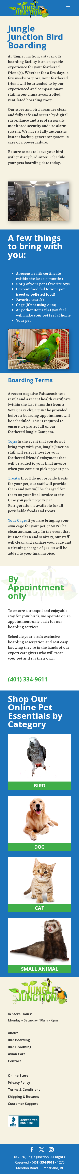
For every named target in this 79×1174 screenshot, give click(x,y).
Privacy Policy (19, 1082)
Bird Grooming (20, 1047)
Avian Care (17, 1054)
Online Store (18, 1075)
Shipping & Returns (23, 1096)
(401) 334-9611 (28, 679)
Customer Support (23, 1103)
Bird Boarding (19, 1040)
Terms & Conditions (24, 1089)
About (13, 1033)
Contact (14, 1061)
